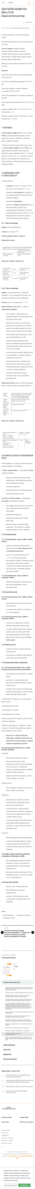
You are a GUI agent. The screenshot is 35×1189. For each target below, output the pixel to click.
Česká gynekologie (9, 1045)
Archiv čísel (6, 1049)
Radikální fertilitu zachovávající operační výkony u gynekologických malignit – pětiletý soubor (18, 996)
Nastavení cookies (6, 1143)
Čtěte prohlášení (13, 1156)
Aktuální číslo (7, 1054)
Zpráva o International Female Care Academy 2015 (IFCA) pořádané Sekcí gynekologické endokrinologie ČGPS (18, 1038)
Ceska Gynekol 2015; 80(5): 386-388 (20, 28)
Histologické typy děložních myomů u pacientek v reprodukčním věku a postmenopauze (18, 1016)
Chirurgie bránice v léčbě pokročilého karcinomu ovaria (19, 992)
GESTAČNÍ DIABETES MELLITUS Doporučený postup (13, 1034)
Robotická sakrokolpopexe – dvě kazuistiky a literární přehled (18, 1024)
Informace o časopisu (10, 1059)
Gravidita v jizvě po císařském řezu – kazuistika (17, 1030)
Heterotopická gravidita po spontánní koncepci (17, 1027)
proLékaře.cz (9, 3)
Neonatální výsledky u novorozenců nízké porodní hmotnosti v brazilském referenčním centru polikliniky (19, 1020)
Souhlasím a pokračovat (24, 1186)
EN (33, 3)
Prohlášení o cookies (7, 1140)
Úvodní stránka (6, 1117)
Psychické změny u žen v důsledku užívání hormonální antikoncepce (19, 1012)
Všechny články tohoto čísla (11, 982)
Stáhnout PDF (29, 22)
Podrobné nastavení (11, 1185)
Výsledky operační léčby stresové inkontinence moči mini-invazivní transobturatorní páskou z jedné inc (18, 1000)
